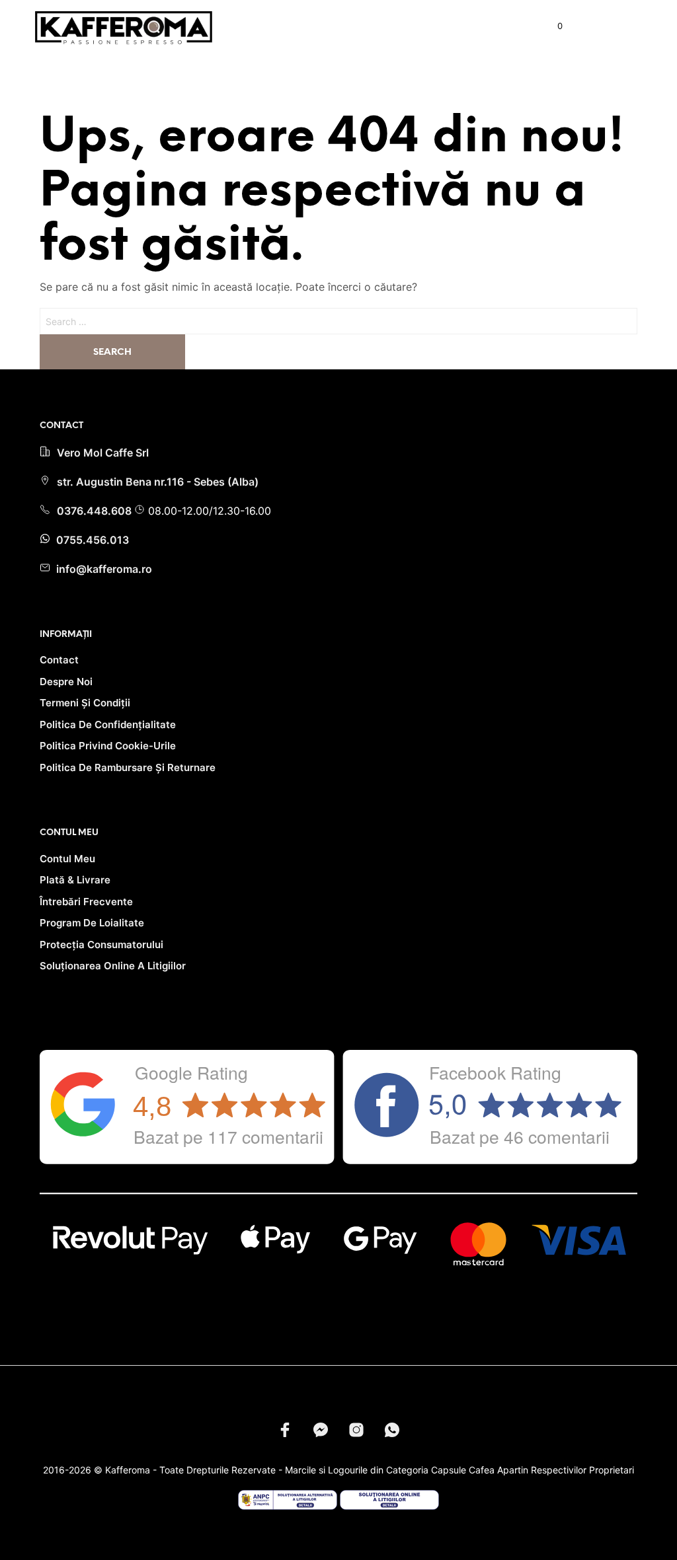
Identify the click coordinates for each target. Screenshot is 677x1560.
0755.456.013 (91, 539)
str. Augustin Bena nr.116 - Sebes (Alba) (158, 481)
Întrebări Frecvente (86, 901)
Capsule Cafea (463, 1470)
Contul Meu (67, 858)
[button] (551, 26)
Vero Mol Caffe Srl (103, 452)
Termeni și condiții (85, 702)
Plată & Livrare (75, 879)
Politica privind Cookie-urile (108, 745)
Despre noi (66, 681)
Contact (59, 659)
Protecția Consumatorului (101, 944)
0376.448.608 (95, 510)
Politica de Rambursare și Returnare (128, 767)
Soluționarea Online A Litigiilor (113, 965)
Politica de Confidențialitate (108, 724)
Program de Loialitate (92, 922)
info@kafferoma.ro (103, 569)
